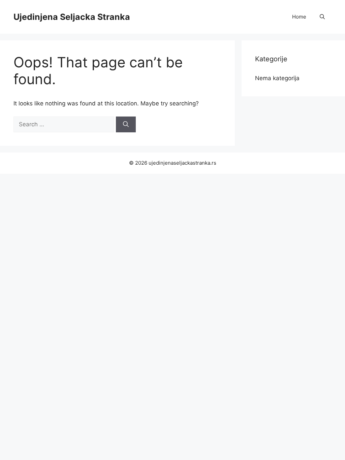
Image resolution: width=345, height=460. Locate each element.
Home (299, 16)
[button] (322, 17)
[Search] (126, 125)
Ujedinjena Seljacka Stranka (71, 17)
